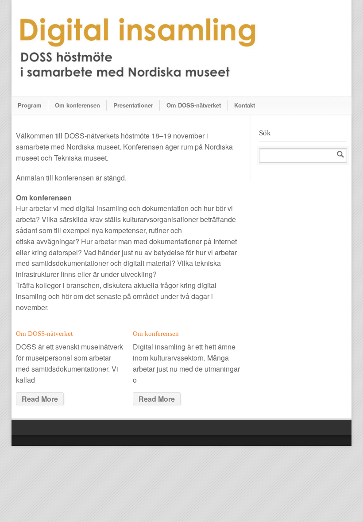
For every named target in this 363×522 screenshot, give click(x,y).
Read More (40, 399)
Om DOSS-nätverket (193, 105)
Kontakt (244, 105)
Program (30, 105)
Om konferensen (77, 105)
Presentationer (133, 105)
